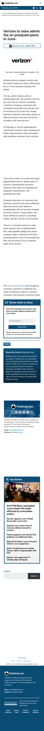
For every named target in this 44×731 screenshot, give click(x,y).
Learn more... (36, 15)
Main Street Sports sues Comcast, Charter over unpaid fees (22, 542)
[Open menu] (40, 3)
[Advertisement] (22, 157)
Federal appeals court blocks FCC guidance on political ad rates (21, 536)
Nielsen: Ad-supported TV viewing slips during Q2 (18, 558)
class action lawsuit (16, 286)
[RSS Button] (31, 412)
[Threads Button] (24, 412)
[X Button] (12, 412)
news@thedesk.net (16, 430)
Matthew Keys (19, 46)
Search (7, 571)
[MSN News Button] (27, 412)
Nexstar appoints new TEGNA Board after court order (20, 520)
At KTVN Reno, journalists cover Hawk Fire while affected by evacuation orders (21, 509)
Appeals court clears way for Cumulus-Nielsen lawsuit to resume (19, 527)
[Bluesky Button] (20, 412)
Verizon (7, 344)
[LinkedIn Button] (16, 412)
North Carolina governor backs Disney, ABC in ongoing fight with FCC (21, 550)
